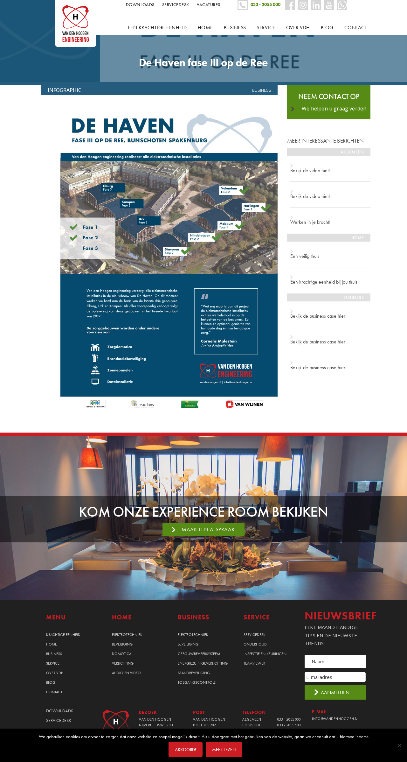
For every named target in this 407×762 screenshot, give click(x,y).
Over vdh (55, 672)
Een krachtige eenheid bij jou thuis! (324, 282)
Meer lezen (224, 749)
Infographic (64, 90)
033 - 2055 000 (289, 719)
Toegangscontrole (197, 682)
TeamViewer (254, 663)
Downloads (140, 4)
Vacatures (208, 4)
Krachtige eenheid (63, 634)
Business (261, 90)
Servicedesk (175, 4)
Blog (50, 682)
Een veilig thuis (304, 256)
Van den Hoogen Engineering (78, 23)
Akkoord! (185, 749)
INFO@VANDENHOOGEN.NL (335, 718)
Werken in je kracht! (310, 222)
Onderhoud (255, 644)
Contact (54, 692)
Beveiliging (122, 644)
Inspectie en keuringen (265, 653)
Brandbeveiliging (194, 672)
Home (51, 644)
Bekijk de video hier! (310, 170)
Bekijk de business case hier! (318, 316)
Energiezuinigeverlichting (203, 663)
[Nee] (399, 745)
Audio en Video (126, 672)
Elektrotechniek (127, 634)
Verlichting (123, 663)
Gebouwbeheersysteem (199, 653)
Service (52, 663)
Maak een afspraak (208, 529)
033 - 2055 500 (289, 725)
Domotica (121, 653)
